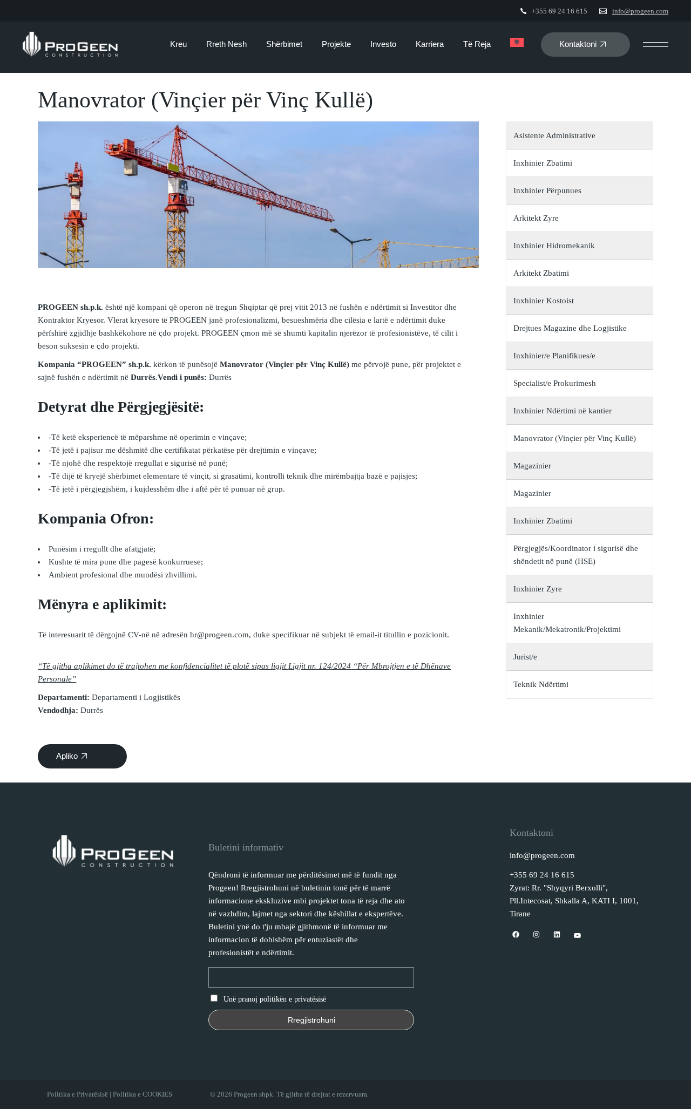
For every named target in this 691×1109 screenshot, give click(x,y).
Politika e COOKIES (142, 1094)
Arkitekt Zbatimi (541, 273)
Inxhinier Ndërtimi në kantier (562, 410)
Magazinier (532, 465)
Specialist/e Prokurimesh (554, 383)
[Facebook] (516, 935)
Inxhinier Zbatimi (542, 163)
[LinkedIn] (557, 935)
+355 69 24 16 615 (559, 11)
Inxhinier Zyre (537, 588)
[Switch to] (517, 44)
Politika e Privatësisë (77, 1094)
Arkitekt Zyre (536, 218)
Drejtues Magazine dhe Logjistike (570, 328)
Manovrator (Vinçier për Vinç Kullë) (574, 438)
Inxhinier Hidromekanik (554, 245)
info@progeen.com (640, 11)
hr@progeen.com (219, 634)
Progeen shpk (253, 1094)
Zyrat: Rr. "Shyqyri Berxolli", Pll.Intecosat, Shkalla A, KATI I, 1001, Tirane (574, 900)
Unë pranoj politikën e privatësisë (274, 999)
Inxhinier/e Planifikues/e (555, 355)
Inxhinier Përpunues (547, 190)
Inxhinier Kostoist (543, 300)
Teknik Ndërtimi (540, 684)
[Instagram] (536, 935)
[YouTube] (577, 936)
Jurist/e (525, 656)
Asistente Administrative (554, 135)
